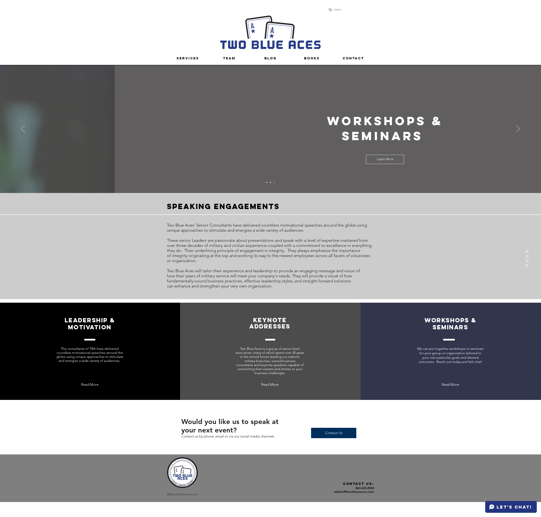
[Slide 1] (270, 182)
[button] (187, 58)
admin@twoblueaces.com (354, 492)
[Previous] (23, 129)
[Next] (518, 129)
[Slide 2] (266, 182)
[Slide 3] (274, 182)
